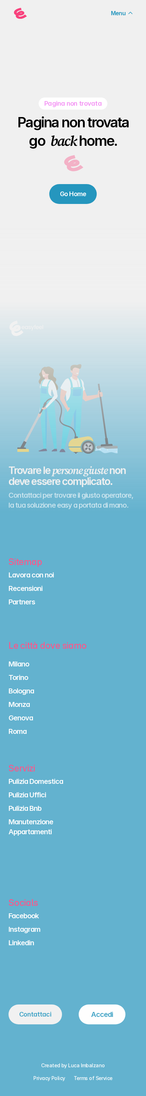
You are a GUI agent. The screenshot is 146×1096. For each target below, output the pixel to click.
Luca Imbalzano (86, 1065)
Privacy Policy (49, 1078)
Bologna (21, 691)
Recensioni (26, 588)
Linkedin (21, 943)
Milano (19, 664)
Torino (18, 677)
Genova (21, 718)
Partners (22, 602)
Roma (18, 731)
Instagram (24, 929)
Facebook (24, 916)
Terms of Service (93, 1078)
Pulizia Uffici (27, 795)
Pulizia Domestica (36, 781)
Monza (19, 704)
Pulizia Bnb (25, 808)
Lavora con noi (31, 575)
